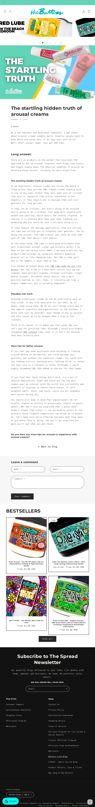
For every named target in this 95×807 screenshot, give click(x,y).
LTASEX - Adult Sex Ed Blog (62, 762)
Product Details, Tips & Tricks (65, 767)
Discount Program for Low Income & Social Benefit (66, 733)
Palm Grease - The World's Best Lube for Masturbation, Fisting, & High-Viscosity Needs (26, 564)
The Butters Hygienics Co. (30, 803)
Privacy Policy (56, 710)
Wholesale (11, 726)
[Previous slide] (33, 42)
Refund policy (67, 803)
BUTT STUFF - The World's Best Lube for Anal (26, 621)
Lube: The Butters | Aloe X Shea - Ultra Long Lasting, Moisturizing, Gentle (68, 563)
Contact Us (54, 704)
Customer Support (15, 704)
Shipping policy (62, 806)
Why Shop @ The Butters (60, 773)
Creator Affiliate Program (62, 740)
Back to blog (49, 446)
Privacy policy (82, 803)
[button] (5, 11)
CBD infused (30, 332)
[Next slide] (55, 42)
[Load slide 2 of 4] (43, 43)
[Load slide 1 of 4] (39, 43)
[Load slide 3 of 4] (46, 43)
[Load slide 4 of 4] (50, 43)
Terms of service (45, 806)
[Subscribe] (66, 689)
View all (47, 639)
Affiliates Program (16, 721)
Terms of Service (57, 726)
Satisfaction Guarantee (18, 710)
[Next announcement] (90, 2)
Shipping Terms (14, 715)
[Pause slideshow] (61, 42)
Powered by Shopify (51, 803)
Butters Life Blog (57, 756)
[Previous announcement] (4, 2)
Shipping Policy (56, 721)
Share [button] (16, 126)
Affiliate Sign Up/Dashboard (63, 746)
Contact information (80, 806)
